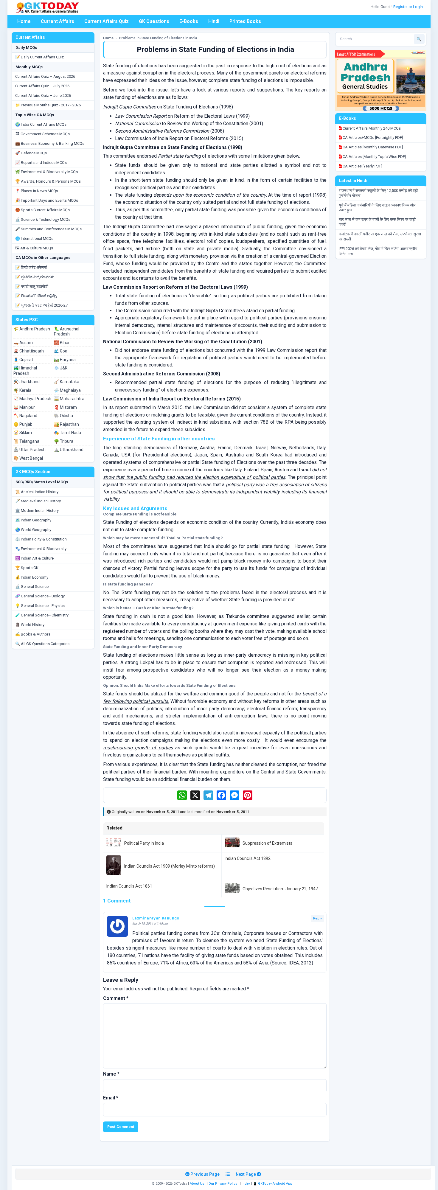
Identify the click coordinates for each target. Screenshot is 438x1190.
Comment (115, 998)
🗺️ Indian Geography (33, 520)
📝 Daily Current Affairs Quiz (39, 57)
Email (110, 1098)
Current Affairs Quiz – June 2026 (43, 95)
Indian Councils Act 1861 (129, 886)
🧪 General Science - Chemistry (42, 615)
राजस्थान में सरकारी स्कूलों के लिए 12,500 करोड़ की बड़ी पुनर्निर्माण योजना (378, 193)
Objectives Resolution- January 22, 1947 (280, 888)
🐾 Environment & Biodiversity (40, 548)
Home (24, 21)
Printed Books (245, 21)
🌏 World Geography (33, 529)
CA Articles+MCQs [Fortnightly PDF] (372, 137)
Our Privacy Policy (223, 1184)
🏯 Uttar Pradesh (29, 449)
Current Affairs (57, 21)
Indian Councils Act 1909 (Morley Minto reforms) (169, 866)
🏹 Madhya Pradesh (32, 398)
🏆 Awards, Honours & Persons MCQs (48, 181)
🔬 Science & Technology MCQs (42, 219)
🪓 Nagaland (25, 415)
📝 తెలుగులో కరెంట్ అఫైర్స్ (36, 295)
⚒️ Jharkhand (26, 381)
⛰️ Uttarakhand (68, 449)
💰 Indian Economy (31, 577)
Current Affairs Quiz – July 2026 (42, 86)
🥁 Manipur (24, 407)
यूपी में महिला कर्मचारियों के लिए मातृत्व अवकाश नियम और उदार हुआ (377, 207)
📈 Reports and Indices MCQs (41, 162)
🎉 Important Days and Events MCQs (46, 200)
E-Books (188, 21)
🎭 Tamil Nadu (67, 432)
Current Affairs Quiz (106, 21)
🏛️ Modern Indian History (37, 510)
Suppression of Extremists (267, 843)
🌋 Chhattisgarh (28, 351)
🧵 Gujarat (23, 359)
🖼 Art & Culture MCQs (34, 248)
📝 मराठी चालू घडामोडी (31, 286)
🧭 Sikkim (22, 432)
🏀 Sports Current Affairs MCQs (42, 210)
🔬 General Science (32, 586)
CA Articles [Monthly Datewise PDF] (372, 147)
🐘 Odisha (63, 415)
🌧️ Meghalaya (67, 390)
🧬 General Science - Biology (40, 596)
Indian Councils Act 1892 (248, 858)
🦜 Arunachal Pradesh (66, 332)
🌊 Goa (60, 351)
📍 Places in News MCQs (36, 191)
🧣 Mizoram (65, 407)
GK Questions (154, 21)
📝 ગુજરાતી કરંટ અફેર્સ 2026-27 (41, 305)
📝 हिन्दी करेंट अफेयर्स (31, 267)
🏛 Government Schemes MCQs (42, 134)
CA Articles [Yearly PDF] (362, 166)
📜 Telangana (26, 441)
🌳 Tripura (63, 441)
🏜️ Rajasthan (66, 424)
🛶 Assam (23, 342)
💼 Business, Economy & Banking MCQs (49, 143)
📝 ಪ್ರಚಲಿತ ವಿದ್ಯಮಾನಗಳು (35, 277)
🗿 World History (29, 624)
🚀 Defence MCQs (31, 153)
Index (246, 1184)
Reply (317, 918)
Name (111, 1074)
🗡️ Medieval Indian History (38, 501)
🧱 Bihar (62, 342)
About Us (197, 1184)
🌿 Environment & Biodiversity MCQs (46, 172)
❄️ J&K (60, 368)
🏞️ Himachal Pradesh (25, 371)
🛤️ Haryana (65, 359)
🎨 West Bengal (28, 458)
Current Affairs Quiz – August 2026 (45, 76)
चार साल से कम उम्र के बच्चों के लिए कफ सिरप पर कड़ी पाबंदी (377, 222)
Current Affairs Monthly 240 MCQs (371, 128)
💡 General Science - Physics (40, 605)
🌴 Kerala (22, 390)
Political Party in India (144, 843)
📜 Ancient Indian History (36, 492)
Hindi (213, 21)
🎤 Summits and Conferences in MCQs (48, 229)
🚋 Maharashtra (69, 398)
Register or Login (408, 6)
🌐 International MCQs (34, 238)
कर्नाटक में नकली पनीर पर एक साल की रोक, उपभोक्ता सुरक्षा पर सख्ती (380, 236)
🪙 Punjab (22, 424)
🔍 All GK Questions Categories (42, 643)
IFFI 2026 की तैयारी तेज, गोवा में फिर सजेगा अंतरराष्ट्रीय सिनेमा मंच (378, 251)
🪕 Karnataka (66, 381)
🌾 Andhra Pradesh (31, 329)
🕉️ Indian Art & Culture (34, 558)
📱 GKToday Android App (273, 1184)
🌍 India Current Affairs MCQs (40, 124)
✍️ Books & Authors (32, 634)
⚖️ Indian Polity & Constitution (41, 539)
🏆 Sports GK (26, 568)
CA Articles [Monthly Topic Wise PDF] (374, 156)
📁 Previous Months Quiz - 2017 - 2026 (48, 105)
